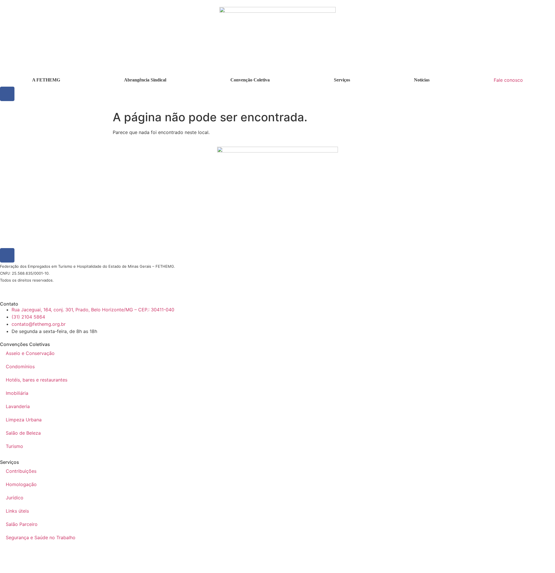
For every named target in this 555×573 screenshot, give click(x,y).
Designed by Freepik (55, 287)
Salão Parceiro (22, 524)
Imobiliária (17, 393)
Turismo (14, 446)
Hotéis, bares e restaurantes (36, 380)
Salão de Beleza (23, 433)
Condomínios (20, 366)
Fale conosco (508, 80)
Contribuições (21, 471)
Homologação (21, 484)
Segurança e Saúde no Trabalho (40, 537)
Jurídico (14, 498)
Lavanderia (18, 406)
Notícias (422, 79)
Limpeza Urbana (24, 420)
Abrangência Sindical (145, 79)
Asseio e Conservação (30, 353)
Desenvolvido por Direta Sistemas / (21, 287)
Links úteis (17, 511)
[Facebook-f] (7, 94)
